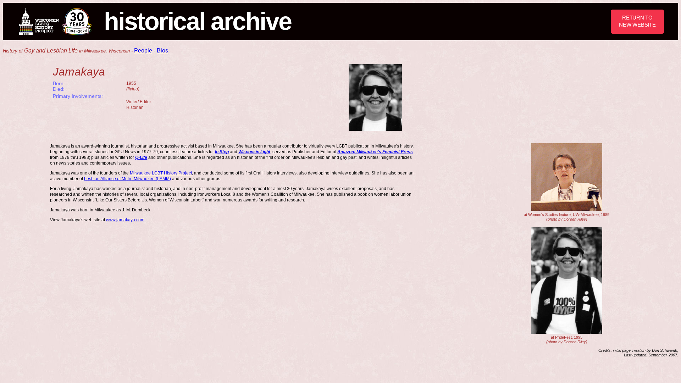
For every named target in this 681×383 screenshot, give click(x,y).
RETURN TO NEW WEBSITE (637, 21)
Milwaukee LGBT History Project (161, 173)
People (143, 51)
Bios (162, 51)
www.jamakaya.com (125, 219)
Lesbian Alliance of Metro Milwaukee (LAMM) (127, 178)
